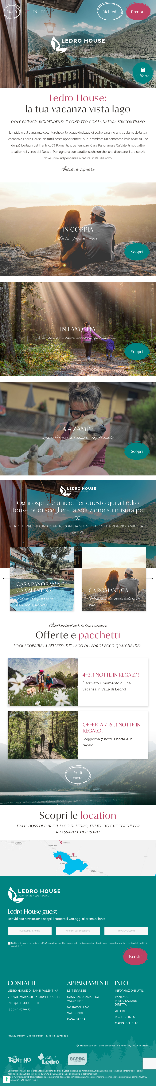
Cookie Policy (35, 1035)
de (43, 12)
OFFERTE (121, 1010)
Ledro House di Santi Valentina (33, 990)
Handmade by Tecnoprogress (97, 1045)
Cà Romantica (78, 1006)
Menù (12, 12)
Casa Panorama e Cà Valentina (83, 998)
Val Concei (75, 1013)
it (27, 12)
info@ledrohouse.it (24, 1003)
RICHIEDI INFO (125, 1016)
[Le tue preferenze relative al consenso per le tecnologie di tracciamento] (6, 1079)
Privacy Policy (16, 1035)
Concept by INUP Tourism (132, 1045)
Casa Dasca (76, 1019)
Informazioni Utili (129, 990)
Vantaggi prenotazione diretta (126, 1000)
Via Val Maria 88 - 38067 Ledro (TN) (34, 996)
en (35, 12)
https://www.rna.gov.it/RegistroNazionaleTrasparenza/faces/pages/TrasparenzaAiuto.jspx (51, 1077)
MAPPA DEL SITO (126, 1023)
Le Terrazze (76, 990)
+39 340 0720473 (19, 1009)
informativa (50, 943)
